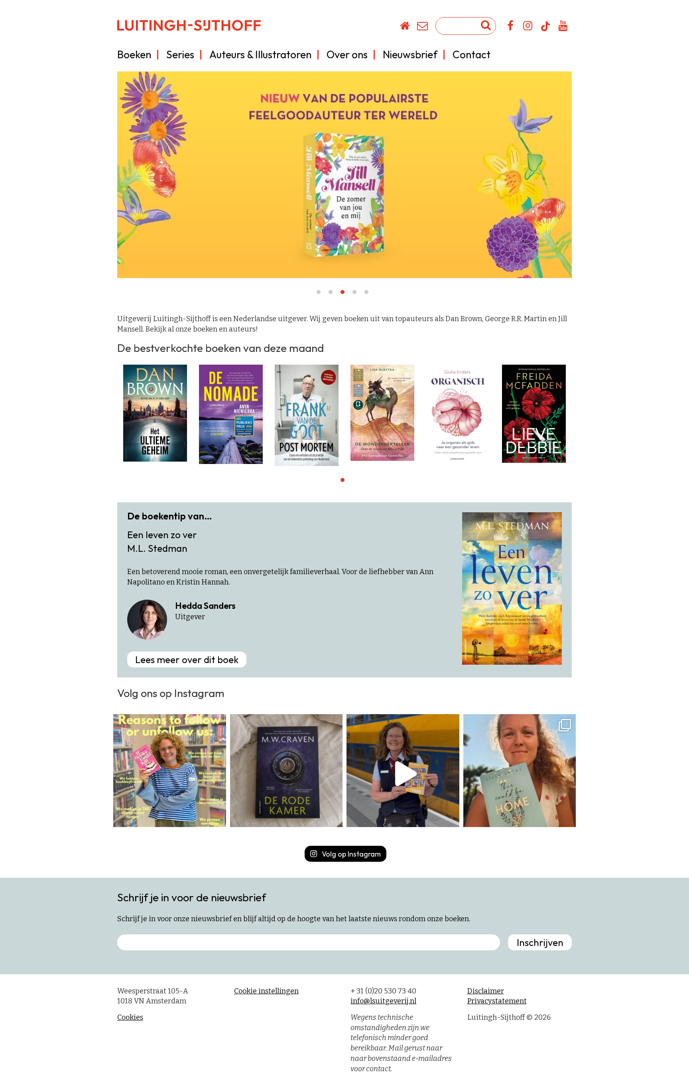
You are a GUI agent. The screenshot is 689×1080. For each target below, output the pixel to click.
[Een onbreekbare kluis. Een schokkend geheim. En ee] (286, 770)
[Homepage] (405, 27)
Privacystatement (497, 1001)
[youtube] (563, 27)
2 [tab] (331, 292)
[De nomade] (231, 414)
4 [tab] (354, 292)
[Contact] (423, 27)
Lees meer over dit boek (186, 659)
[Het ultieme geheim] (155, 413)
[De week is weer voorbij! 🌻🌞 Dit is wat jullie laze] (519, 770)
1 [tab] (319, 292)
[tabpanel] (155, 413)
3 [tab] (342, 292)
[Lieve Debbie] (534, 413)
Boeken (134, 54)
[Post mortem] (307, 415)
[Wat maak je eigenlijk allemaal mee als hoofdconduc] (402, 770)
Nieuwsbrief (410, 54)
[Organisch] (458, 413)
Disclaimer (485, 991)
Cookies (130, 1017)
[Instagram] (528, 27)
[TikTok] (545, 30)
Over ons (347, 54)
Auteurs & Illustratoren (260, 54)
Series (180, 54)
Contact (471, 54)
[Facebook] (511, 27)
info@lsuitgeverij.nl (383, 1001)
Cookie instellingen (266, 991)
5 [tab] (366, 292)
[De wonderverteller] (382, 412)
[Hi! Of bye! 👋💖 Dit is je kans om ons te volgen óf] (169, 770)
